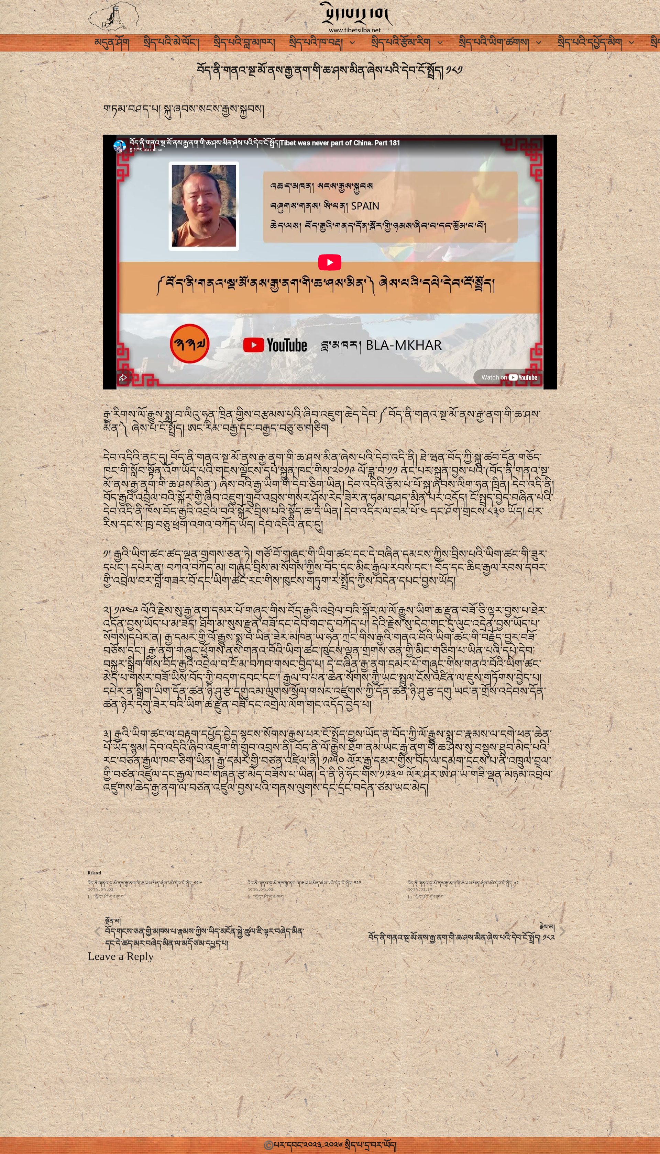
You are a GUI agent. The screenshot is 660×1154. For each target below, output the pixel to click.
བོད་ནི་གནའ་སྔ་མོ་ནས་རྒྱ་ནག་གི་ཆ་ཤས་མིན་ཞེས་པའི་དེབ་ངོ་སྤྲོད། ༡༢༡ (304, 883)
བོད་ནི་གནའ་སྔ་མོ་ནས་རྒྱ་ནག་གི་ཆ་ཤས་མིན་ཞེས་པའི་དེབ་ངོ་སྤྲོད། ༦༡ (463, 883)
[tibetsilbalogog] (114, 17)
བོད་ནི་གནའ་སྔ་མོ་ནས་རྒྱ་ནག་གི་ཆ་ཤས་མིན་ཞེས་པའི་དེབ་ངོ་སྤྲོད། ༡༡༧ (145, 883)
